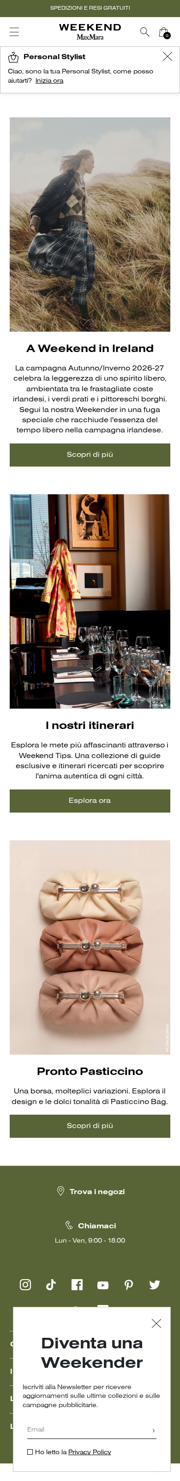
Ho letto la (73, 1452)
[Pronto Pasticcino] (90, 947)
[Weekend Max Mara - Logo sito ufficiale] (90, 32)
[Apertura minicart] (176, 32)
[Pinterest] (128, 1284)
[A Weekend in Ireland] (90, 224)
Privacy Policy (89, 1452)
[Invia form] (153, 1431)
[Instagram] (25, 1284)
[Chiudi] (156, 1325)
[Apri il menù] (14, 31)
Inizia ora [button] (49, 81)
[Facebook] (77, 1284)
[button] (167, 57)
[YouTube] (102, 1284)
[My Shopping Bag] (163, 31)
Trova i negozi (97, 1192)
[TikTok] (51, 1284)
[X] (154, 1284)
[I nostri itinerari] (90, 601)
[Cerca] (145, 31)
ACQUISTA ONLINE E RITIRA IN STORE (90, 8)
